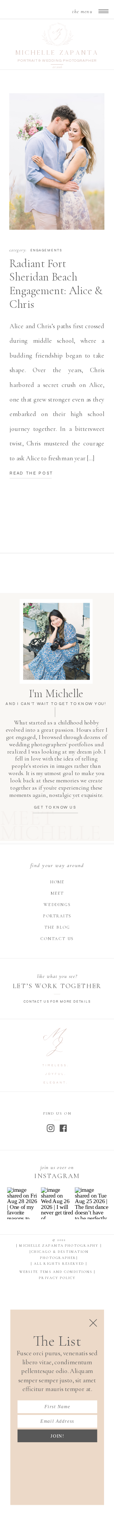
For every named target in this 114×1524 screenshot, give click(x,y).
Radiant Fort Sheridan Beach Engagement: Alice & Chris (56, 283)
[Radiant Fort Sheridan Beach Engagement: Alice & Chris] (56, 161)
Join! (57, 1436)
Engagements (46, 250)
